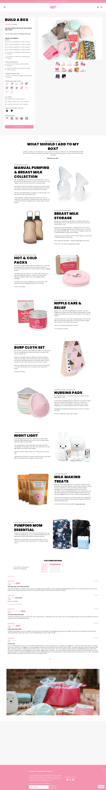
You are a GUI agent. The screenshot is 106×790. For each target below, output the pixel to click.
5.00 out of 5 (25, 567)
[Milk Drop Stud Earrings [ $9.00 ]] (12, 118)
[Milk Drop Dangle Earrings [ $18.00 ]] (17, 118)
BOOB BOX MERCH (10, 115)
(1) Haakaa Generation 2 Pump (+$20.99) (18, 47)
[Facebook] (68, 779)
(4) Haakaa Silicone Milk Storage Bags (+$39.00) (18, 57)
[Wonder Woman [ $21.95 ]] (22, 88)
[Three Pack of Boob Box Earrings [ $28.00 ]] (27, 118)
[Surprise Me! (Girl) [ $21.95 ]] (27, 88)
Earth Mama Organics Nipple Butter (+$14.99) (18, 65)
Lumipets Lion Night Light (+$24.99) (17, 104)
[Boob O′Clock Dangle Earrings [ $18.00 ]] (22, 118)
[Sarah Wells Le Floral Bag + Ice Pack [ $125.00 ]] (7, 111)
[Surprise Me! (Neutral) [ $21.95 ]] (12, 92)
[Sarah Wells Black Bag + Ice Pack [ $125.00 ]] (12, 111)
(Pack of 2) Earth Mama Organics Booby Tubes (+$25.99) (18, 69)
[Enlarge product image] (70, 38)
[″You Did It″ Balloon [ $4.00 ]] (7, 118)
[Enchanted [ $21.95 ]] (17, 84)
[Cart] (101, 7)
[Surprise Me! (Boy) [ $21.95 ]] (7, 92)
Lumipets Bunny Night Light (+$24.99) (18, 101)
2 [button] (52, 659)
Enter (53, 787)
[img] (11, 581)
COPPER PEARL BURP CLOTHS (13, 81)
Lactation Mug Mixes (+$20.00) (15, 99)
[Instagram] (70, 779)
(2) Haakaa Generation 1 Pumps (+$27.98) (18, 44)
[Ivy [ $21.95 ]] (27, 84)
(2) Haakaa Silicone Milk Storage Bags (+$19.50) (18, 53)
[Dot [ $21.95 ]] (12, 84)
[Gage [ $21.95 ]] (22, 84)
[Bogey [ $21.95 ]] (7, 84)
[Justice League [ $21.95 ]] (12, 88)
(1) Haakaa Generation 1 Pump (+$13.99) (18, 41)
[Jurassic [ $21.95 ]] (7, 88)
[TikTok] (73, 779)
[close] (104, 769)
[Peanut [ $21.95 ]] (17, 88)
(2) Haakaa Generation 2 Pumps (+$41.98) (18, 49)
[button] (8, 24)
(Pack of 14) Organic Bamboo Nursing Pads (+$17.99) (19, 76)
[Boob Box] (53, 7)
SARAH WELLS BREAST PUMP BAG (14, 108)
